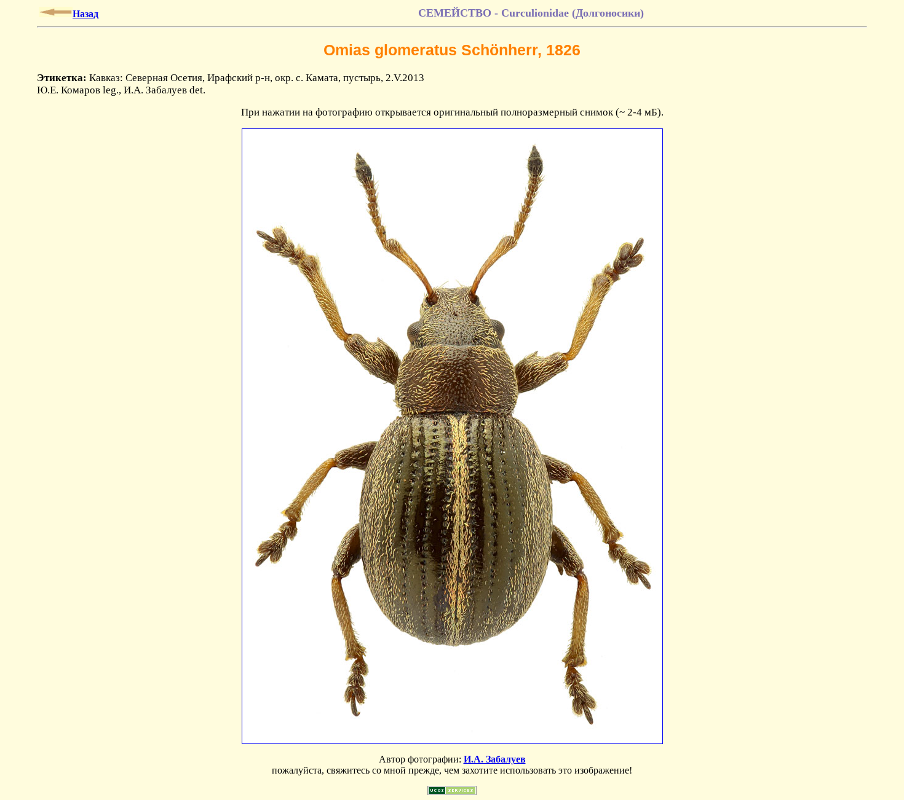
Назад (85, 14)
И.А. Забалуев (495, 759)
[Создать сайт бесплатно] (452, 791)
